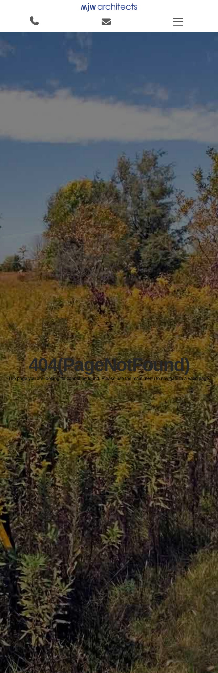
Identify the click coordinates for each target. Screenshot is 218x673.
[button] (178, 21)
